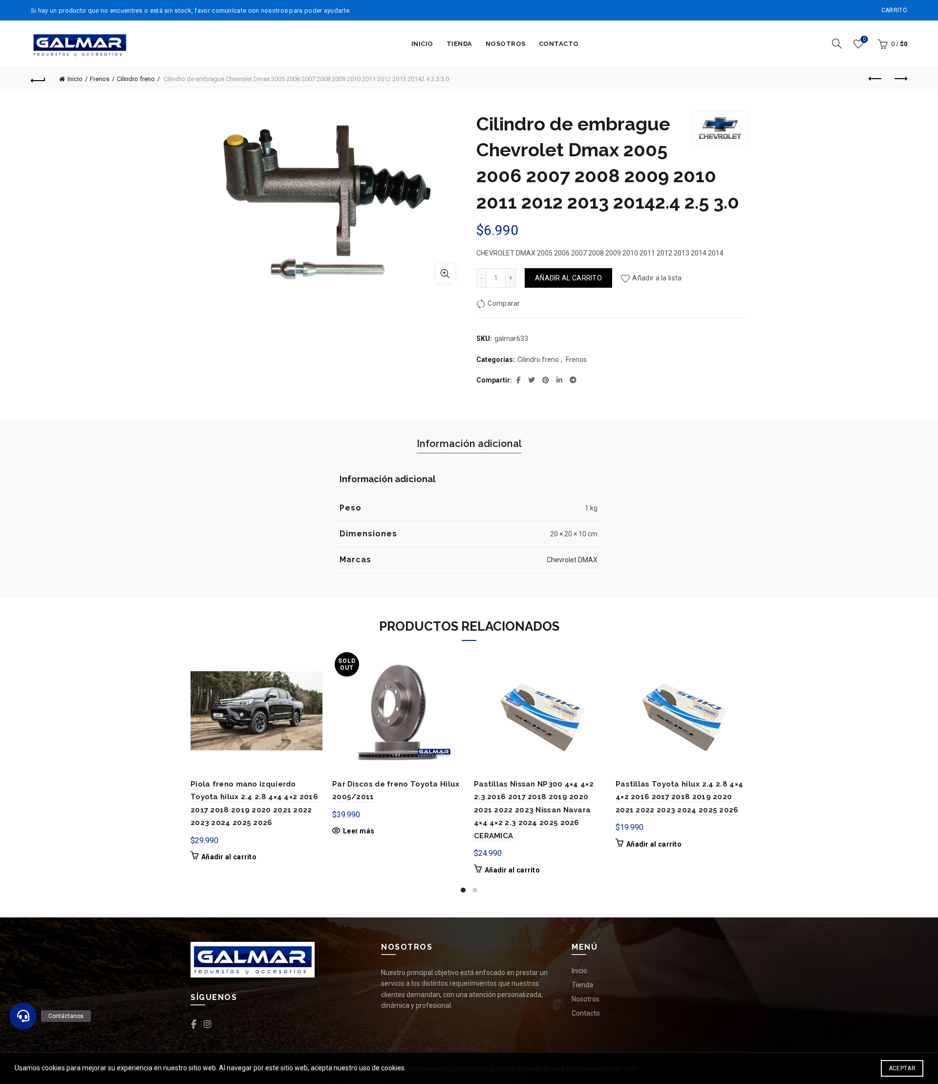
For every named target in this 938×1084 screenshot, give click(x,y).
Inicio (422, 43)
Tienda (459, 43)
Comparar (504, 303)
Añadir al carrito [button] (228, 857)
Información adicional (469, 443)
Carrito (894, 10)
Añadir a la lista (657, 278)
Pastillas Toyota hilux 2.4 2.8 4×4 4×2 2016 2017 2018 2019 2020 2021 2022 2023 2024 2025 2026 (679, 797)
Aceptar (902, 1068)
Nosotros (506, 43)
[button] (23, 1016)
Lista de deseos (864, 39)
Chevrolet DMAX (572, 560)
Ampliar (445, 273)
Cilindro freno (136, 79)
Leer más (358, 831)
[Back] (38, 79)
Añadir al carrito (568, 278)
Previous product (875, 79)
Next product (900, 79)
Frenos (99, 79)
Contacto (559, 43)
